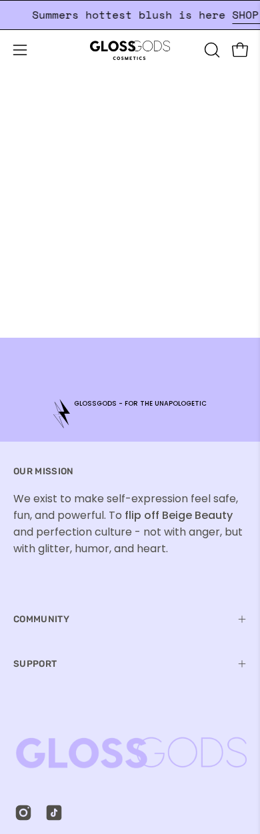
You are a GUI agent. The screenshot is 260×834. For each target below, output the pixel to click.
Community (41, 619)
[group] (130, 413)
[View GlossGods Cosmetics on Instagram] (23, 813)
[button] (210, 50)
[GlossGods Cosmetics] (130, 50)
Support (35, 663)
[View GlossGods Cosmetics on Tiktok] (54, 813)
